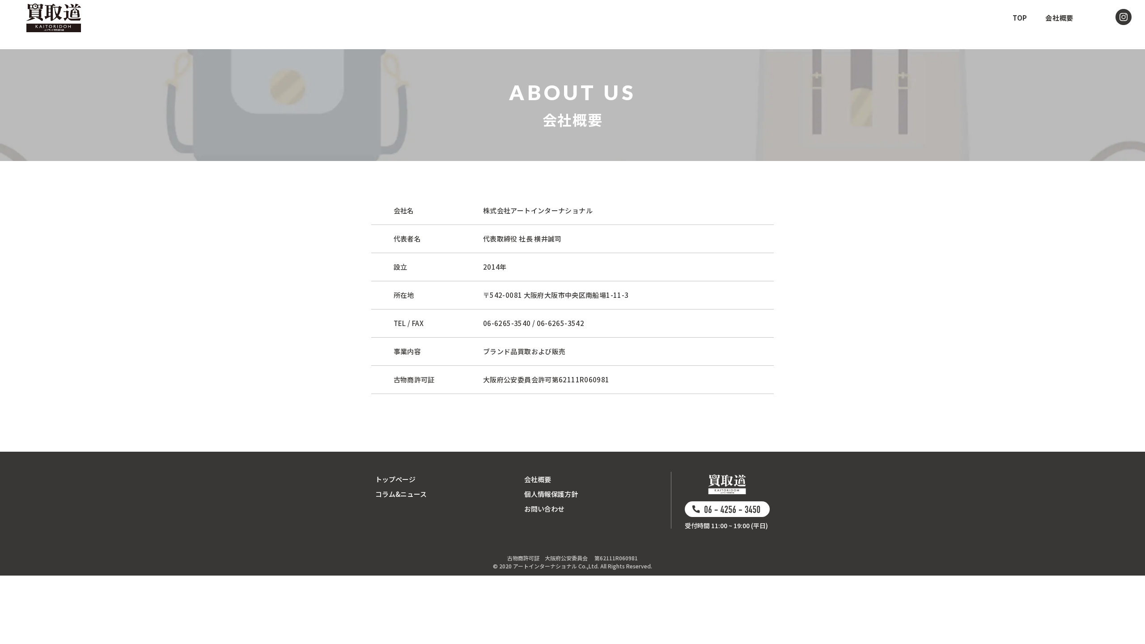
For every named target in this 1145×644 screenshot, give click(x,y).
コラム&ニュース (401, 494)
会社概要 (537, 479)
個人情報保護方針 (551, 494)
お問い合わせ (544, 508)
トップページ (395, 479)
